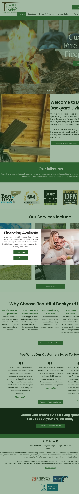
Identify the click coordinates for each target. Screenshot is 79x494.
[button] (20, 258)
